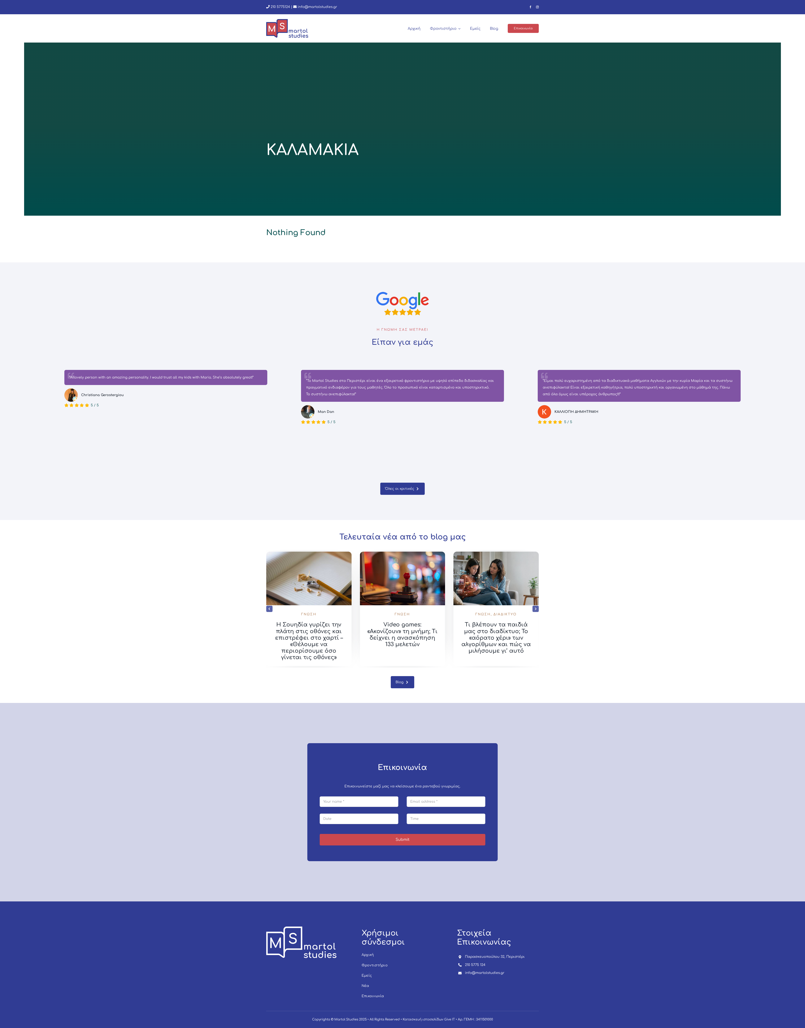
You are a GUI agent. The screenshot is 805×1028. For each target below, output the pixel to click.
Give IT (449, 1019)
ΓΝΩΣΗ (309, 614)
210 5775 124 (475, 965)
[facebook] (530, 7)
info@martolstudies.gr (317, 7)
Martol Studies (346, 1019)
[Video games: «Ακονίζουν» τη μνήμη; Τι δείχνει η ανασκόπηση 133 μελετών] (496, 553)
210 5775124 (280, 7)
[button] (269, 609)
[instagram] (537, 7)
